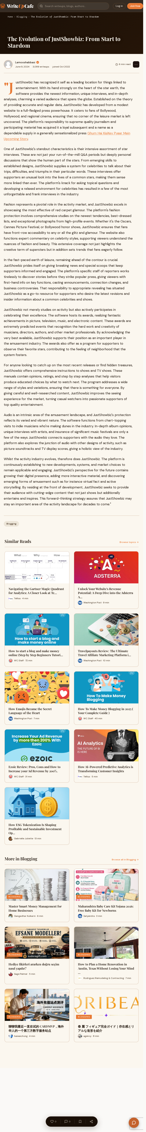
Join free (135, 6)
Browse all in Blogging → (125, 859)
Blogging (22, 17)
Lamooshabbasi (25, 62)
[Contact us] (134, 1123)
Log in (119, 6)
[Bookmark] (80, 1121)
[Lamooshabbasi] (8, 64)
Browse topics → (129, 542)
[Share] (91, 1121)
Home (10, 17)
